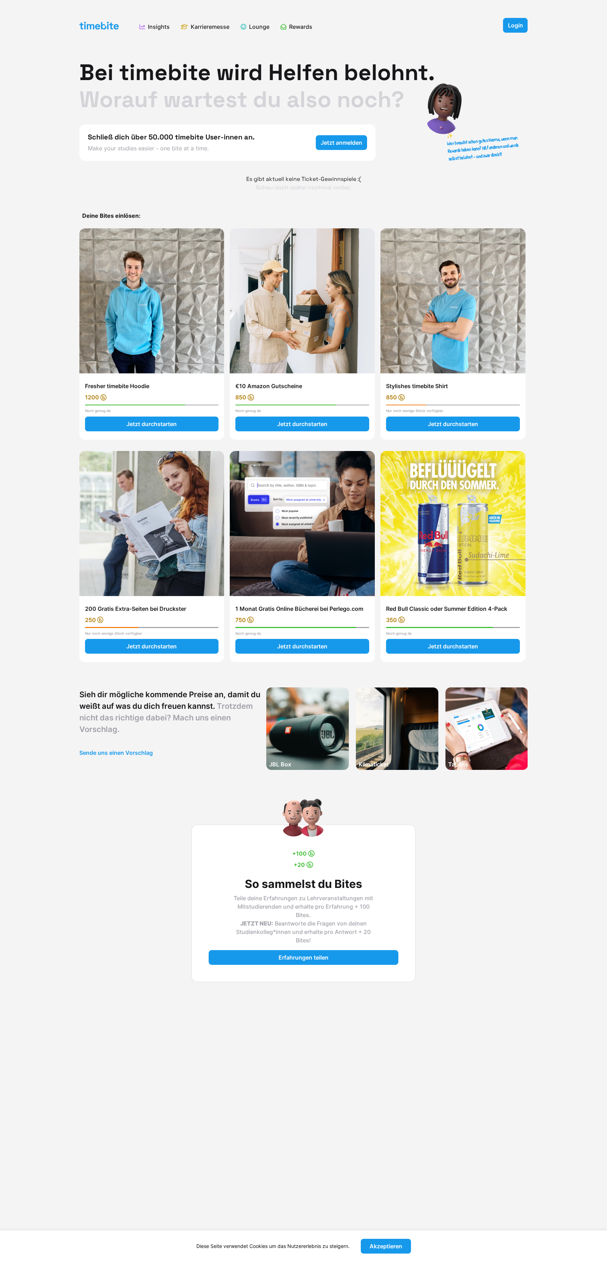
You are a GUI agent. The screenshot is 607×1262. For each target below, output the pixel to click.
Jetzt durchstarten (151, 423)
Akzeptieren (386, 1246)
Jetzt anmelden (341, 142)
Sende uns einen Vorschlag (116, 752)
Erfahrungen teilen (303, 957)
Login (515, 25)
